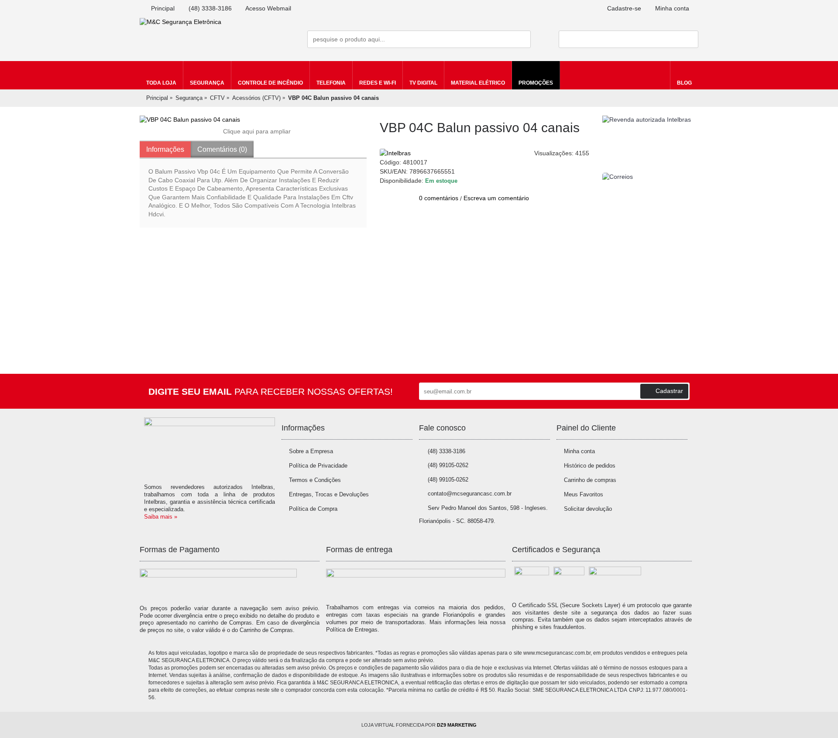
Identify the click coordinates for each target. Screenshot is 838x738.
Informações (165, 149)
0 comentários (438, 198)
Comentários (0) (222, 149)
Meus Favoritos (583, 494)
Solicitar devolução (588, 509)
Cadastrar (669, 390)
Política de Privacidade (318, 465)
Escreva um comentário (496, 198)
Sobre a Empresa (311, 451)
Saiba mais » (160, 516)
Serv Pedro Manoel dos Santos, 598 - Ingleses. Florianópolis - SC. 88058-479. (483, 515)
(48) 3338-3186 (446, 451)
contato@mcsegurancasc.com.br (470, 493)
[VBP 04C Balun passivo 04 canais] (253, 120)
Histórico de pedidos (589, 465)
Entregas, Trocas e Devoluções (329, 494)
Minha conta (579, 451)
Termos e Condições (315, 480)
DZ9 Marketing (457, 725)
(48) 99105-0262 (448, 465)
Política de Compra (313, 509)
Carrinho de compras (590, 480)
